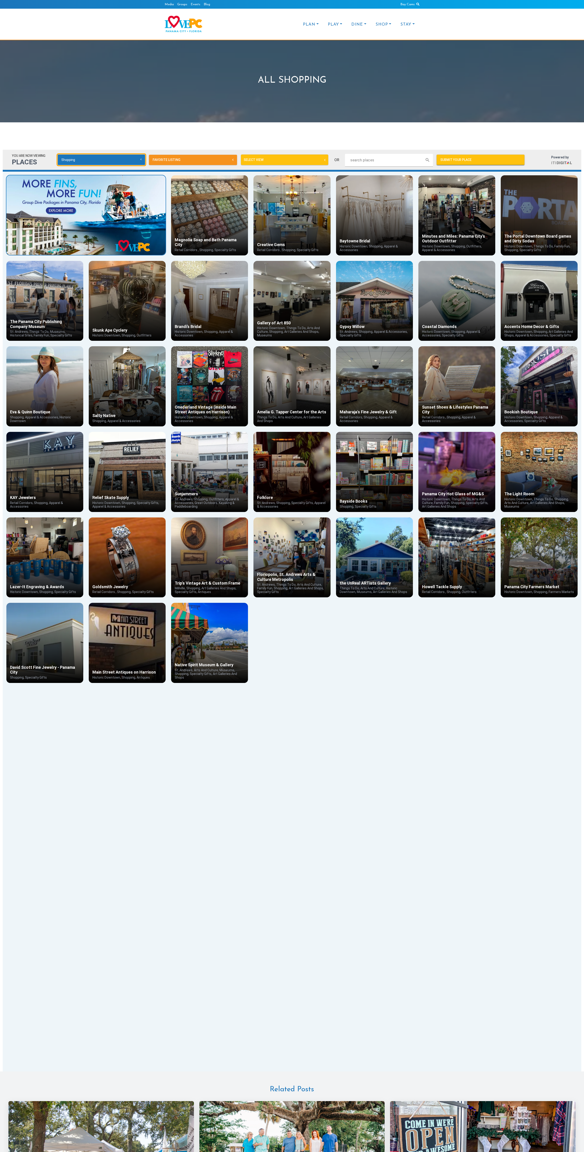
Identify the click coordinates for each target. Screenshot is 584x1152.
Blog (207, 4)
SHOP (381, 25)
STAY (405, 25)
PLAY (333, 25)
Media (169, 4)
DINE (357, 25)
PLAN (309, 25)
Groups (182, 4)
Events (195, 4)
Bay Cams (407, 4)
